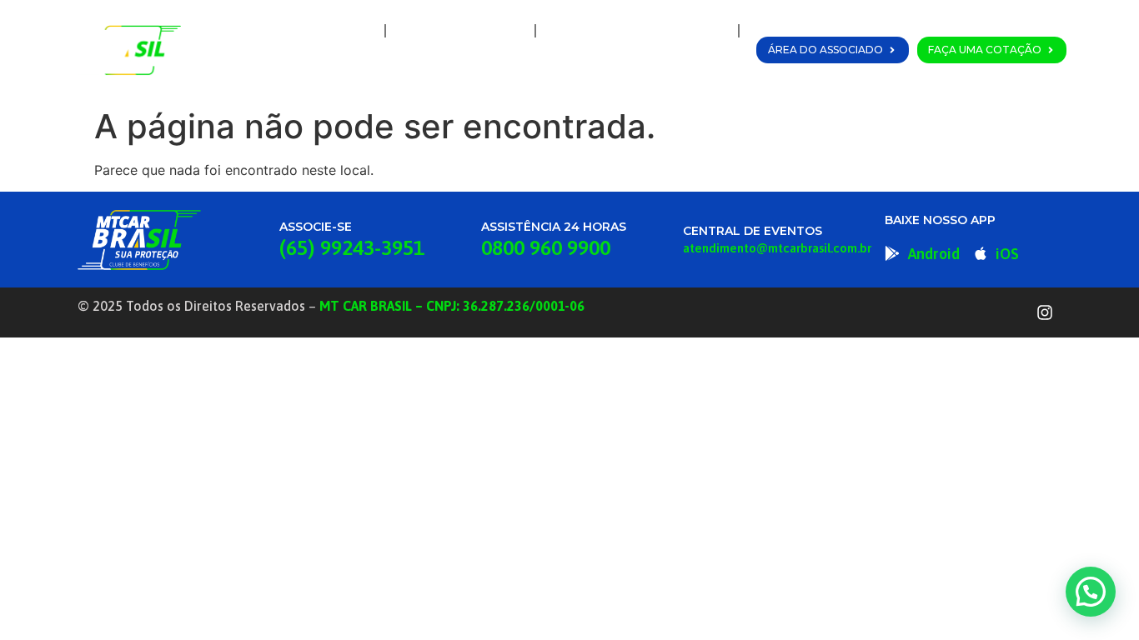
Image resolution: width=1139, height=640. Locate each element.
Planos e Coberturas (633, 30)
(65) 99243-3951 (351, 247)
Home (344, 30)
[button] (1091, 592)
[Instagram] (1044, 312)
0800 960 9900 (545, 247)
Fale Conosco (681, 69)
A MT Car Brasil (460, 30)
